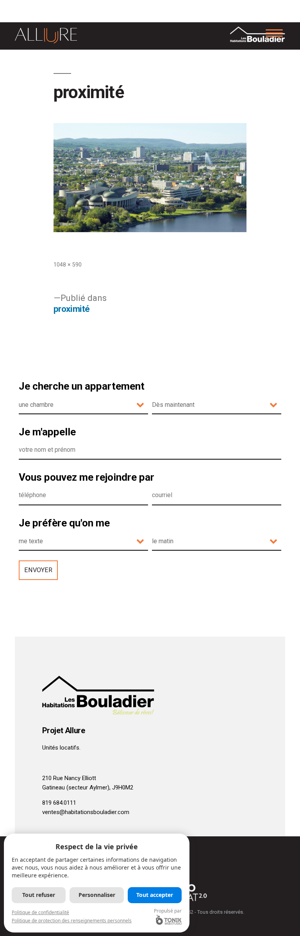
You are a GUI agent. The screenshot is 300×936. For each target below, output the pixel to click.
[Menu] (274, 32)
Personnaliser (97, 894)
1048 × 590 (68, 264)
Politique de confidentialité (40, 912)
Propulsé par (168, 910)
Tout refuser (38, 894)
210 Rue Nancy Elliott (69, 778)
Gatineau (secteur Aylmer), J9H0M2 (87, 787)
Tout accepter (154, 894)
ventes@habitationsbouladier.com (85, 812)
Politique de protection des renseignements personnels (72, 920)
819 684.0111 (59, 802)
